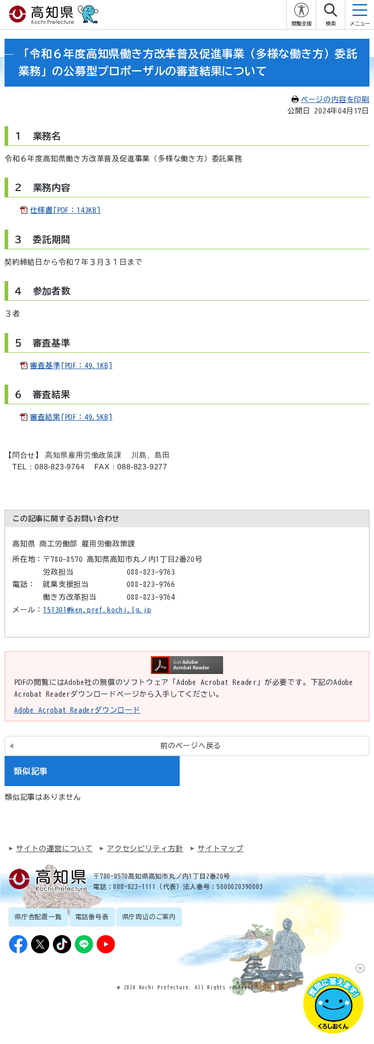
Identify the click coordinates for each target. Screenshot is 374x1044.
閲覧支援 (301, 23)
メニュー (360, 23)
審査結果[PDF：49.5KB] (71, 417)
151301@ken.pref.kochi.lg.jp (97, 609)
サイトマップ (220, 848)
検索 (331, 23)
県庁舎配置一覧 (38, 917)
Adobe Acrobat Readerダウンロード (77, 710)
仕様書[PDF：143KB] (65, 210)
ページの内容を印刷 (335, 99)
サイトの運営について (54, 848)
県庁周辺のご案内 (149, 917)
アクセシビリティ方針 (145, 848)
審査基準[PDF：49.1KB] (71, 365)
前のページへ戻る (190, 745)
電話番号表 (92, 917)
